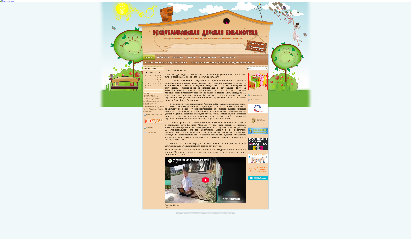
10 (146, 81)
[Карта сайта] (149, 127)
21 (155, 83)
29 (158, 85)
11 (148, 81)
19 (150, 83)
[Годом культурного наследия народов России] (258, 114)
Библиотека (163, 57)
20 (153, 83)
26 (150, 85)
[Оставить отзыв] (150, 132)
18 (148, 83)
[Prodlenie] (258, 91)
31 (146, 87)
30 (160, 85)
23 (160, 83)
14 (155, 81)
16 (160, 81)
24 (146, 85)
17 (146, 83)
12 (150, 81)
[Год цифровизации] (255, 95)
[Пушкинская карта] (258, 151)
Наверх (167, 207)
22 (158, 83)
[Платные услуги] (254, 100)
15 (158, 81)
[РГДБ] (259, 125)
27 (153, 85)
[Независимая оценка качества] (258, 173)
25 (148, 85)
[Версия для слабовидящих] (153, 114)
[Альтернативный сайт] (154, 124)
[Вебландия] (258, 135)
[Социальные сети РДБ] (258, 164)
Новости (149, 57)
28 (155, 85)
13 (153, 81)
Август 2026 (152, 72)
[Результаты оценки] (258, 181)
